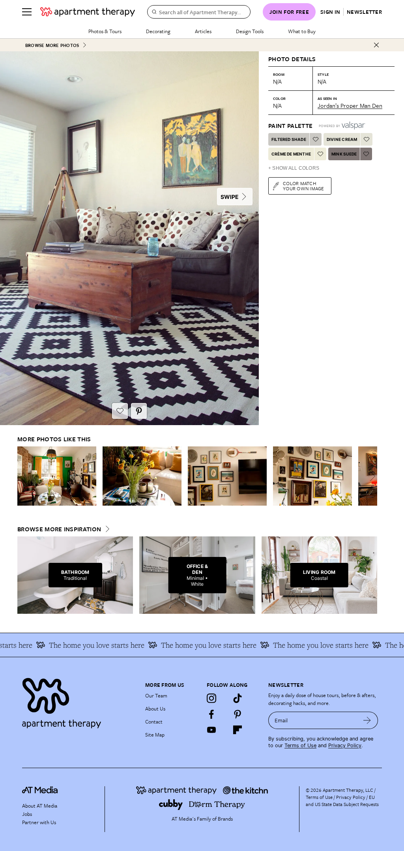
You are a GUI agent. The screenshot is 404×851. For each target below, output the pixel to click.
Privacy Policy (344, 745)
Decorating (158, 31)
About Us (155, 708)
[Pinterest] (237, 714)
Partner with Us (39, 822)
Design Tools (250, 31)
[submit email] (367, 720)
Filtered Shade (288, 139)
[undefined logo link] (87, 12)
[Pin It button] (139, 411)
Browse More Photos (52, 45)
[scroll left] (23, 476)
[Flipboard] (237, 730)
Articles (203, 31)
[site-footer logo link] (40, 791)
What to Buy (302, 31)
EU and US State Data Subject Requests (342, 800)
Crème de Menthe (291, 154)
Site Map (155, 735)
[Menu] (27, 12)
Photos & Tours (105, 31)
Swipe (230, 196)
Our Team (156, 695)
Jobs (27, 814)
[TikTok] (237, 698)
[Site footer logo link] (79, 701)
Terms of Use (300, 745)
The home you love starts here (85, 645)
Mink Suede (344, 154)
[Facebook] (211, 714)
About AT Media (39, 806)
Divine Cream (342, 139)
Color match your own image (303, 186)
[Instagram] (211, 698)
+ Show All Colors (293, 168)
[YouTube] (211, 730)
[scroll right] (371, 476)
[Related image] (56, 476)
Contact (154, 721)
